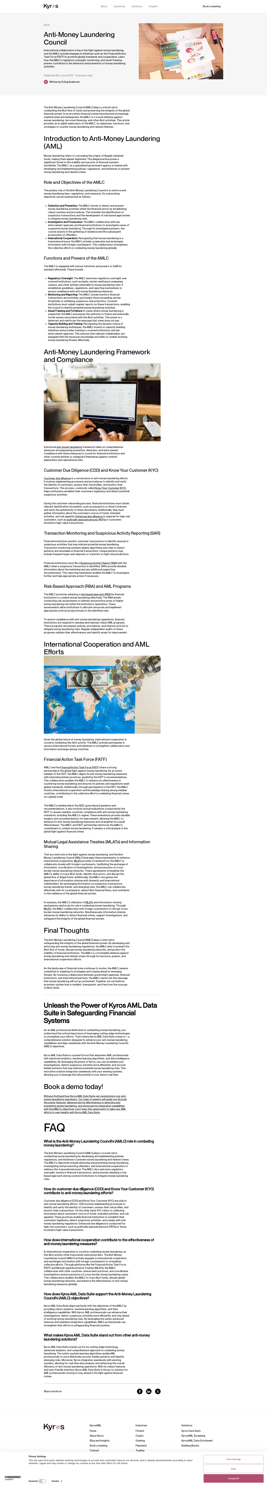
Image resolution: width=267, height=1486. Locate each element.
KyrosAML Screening (193, 1435)
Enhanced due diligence (89, 516)
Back (47, 24)
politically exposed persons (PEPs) (86, 519)
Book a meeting (212, 6)
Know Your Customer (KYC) (110, 488)
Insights (153, 6)
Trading (140, 1450)
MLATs (78, 860)
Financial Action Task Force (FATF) (79, 767)
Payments (141, 1445)
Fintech (140, 1430)
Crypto (140, 1435)
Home (93, 1430)
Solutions (137, 6)
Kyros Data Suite (191, 1430)
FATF (82, 805)
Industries (119, 6)
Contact (94, 1450)
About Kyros (97, 1435)
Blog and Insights (100, 1440)
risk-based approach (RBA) (96, 594)
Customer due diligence (57, 478)
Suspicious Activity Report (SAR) (98, 563)
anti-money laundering (69, 447)
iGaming (140, 1440)
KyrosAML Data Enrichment (197, 1440)
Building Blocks (190, 1445)
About (104, 6)
